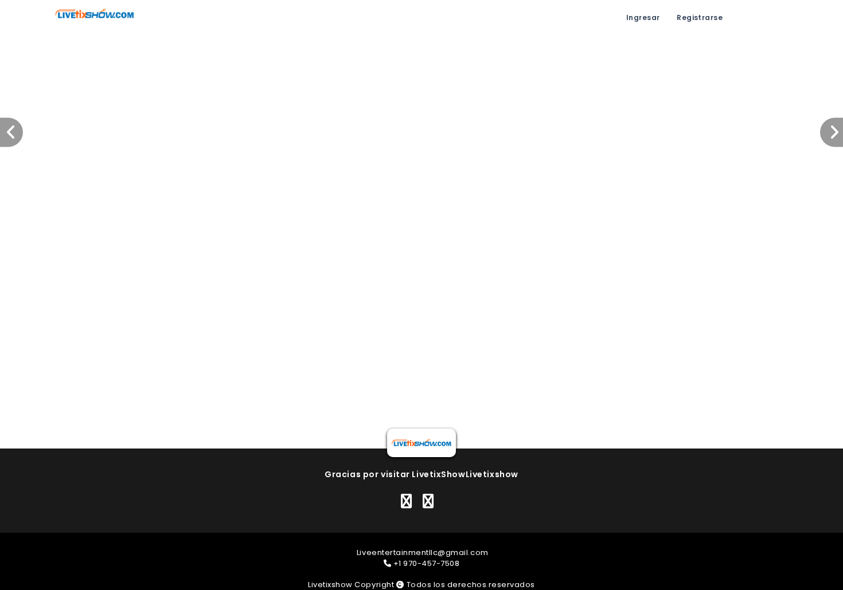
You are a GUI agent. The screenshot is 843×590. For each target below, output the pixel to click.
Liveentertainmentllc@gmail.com (423, 552)
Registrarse (700, 17)
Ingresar (642, 17)
